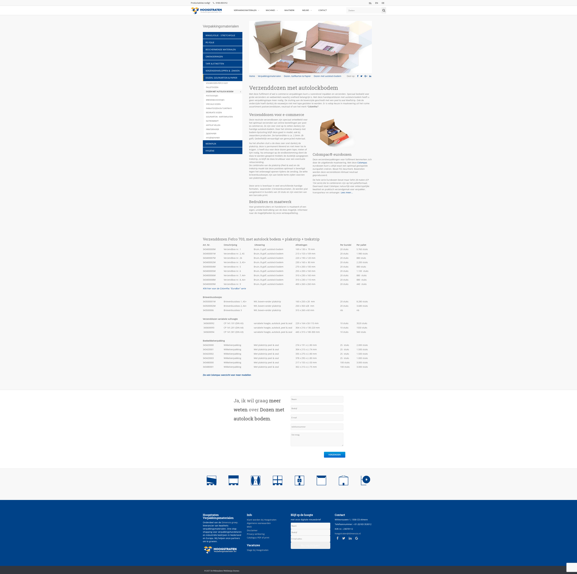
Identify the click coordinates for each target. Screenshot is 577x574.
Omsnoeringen (214, 56)
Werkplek (211, 143)
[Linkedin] (350, 538)
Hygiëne (210, 150)
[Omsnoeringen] (277, 481)
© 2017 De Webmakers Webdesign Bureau (221, 570)
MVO (249, 526)
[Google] (356, 538)
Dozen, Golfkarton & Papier (221, 77)
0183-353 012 (221, 3)
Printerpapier (212, 129)
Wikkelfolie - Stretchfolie (220, 35)
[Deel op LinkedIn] (370, 76)
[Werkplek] (365, 481)
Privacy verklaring (256, 534)
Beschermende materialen (221, 49)
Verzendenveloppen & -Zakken (223, 70)
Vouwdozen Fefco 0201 (217, 83)
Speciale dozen (213, 104)
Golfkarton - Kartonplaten (219, 116)
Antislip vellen (213, 125)
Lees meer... (347, 192)
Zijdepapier (211, 133)
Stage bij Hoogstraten (258, 550)
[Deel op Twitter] (361, 76)
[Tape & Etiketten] (299, 481)
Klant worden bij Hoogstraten (261, 519)
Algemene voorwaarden (259, 523)
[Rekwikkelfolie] (211, 481)
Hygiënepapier (213, 138)
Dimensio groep (230, 522)
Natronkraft (212, 121)
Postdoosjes (212, 95)
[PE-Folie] (233, 481)
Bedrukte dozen (214, 112)
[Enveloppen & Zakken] (321, 481)
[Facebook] (337, 538)
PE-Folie (210, 42)
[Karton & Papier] (343, 481)
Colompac (362, 162)
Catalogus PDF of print (258, 537)
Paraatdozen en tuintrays (219, 108)
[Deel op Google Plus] (366, 76)
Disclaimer (252, 530)
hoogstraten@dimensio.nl (348, 533)
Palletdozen (212, 87)
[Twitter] (343, 538)
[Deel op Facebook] (357, 76)
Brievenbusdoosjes (215, 100)
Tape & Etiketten (215, 63)
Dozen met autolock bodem (219, 91)
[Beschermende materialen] (255, 481)
